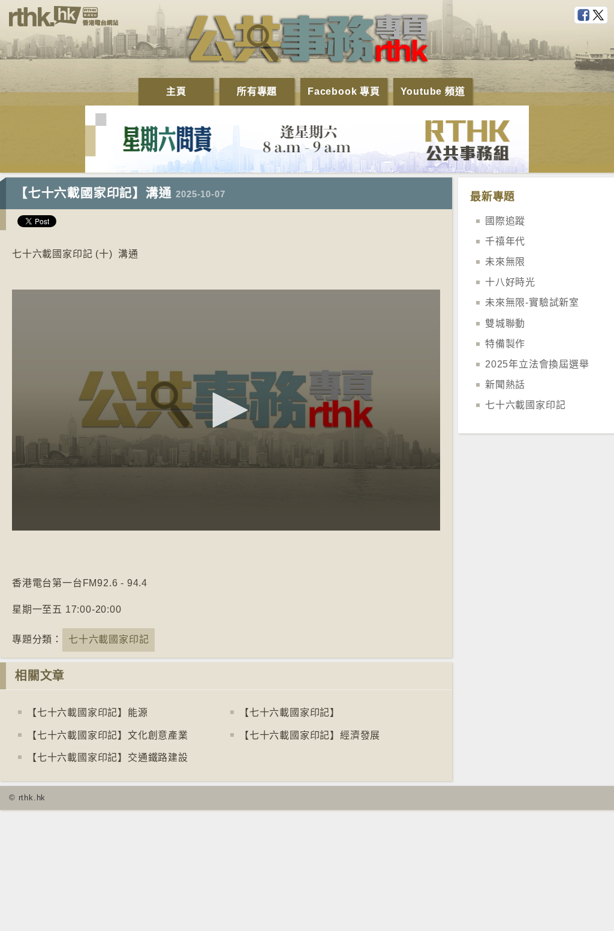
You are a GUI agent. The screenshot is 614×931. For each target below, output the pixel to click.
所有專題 (257, 91)
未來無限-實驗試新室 (532, 302)
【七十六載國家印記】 (289, 712)
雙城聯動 (505, 323)
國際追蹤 (505, 221)
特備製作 (505, 344)
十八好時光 (510, 282)
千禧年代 (505, 241)
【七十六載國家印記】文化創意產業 (107, 735)
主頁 (176, 91)
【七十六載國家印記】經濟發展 (309, 735)
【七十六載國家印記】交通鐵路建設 (107, 757)
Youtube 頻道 (433, 91)
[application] (226, 410)
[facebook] (585, 15)
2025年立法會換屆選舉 (537, 364)
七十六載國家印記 (108, 639)
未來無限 (505, 262)
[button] (226, 410)
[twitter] (600, 15)
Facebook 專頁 (344, 91)
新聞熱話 (505, 384)
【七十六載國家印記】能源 (87, 712)
